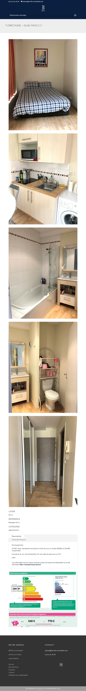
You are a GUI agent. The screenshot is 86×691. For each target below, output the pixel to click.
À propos (12, 670)
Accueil (11, 664)
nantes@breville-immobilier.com (56, 650)
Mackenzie (40, 688)
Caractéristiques (19, 540)
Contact (11, 672)
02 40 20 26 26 (50, 654)
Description (16, 536)
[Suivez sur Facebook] (61, 664)
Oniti (58, 688)
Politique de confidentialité (18, 675)
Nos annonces (14, 667)
